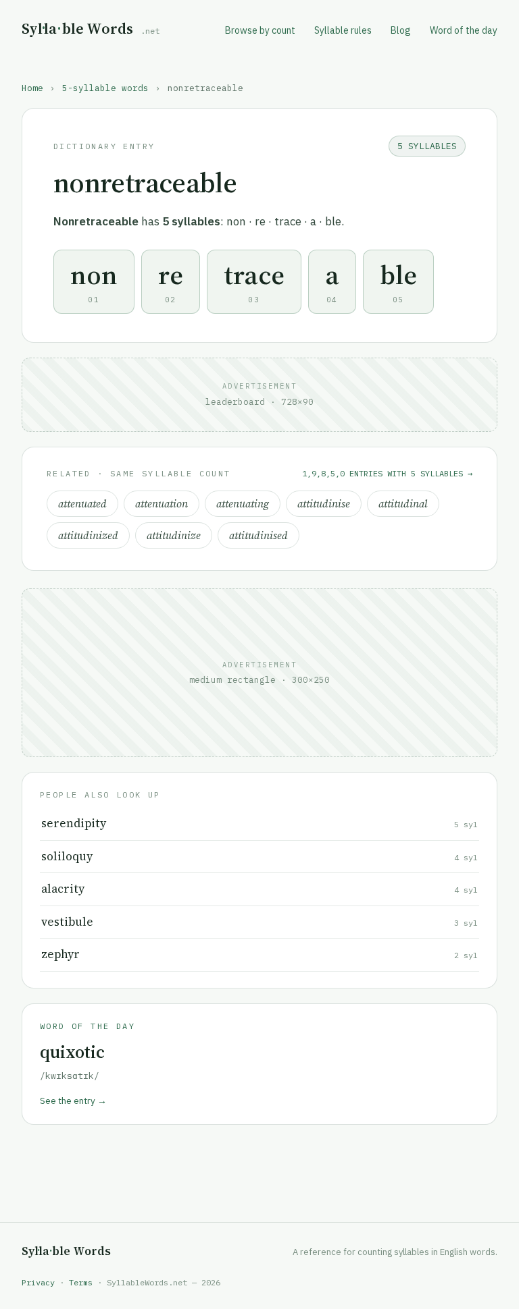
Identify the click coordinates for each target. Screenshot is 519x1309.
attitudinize (174, 535)
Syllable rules (343, 30)
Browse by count (260, 30)
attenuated (82, 504)
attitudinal (403, 504)
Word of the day (463, 30)
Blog (401, 30)
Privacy (38, 1282)
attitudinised (258, 535)
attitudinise (323, 504)
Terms (81, 1282)
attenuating (242, 504)
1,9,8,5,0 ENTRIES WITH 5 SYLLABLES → (387, 473)
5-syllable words (105, 87)
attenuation (161, 504)
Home (32, 87)
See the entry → (73, 1100)
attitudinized (88, 535)
